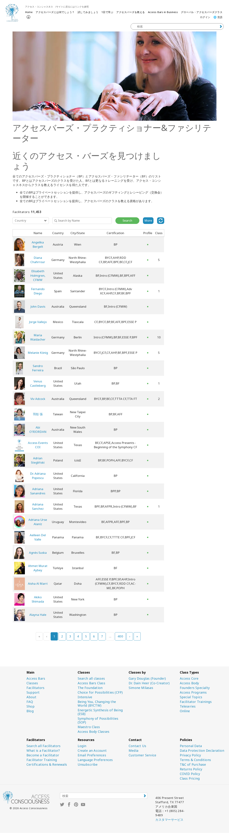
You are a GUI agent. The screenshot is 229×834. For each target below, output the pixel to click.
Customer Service (142, 755)
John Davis (37, 306)
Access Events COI (38, 445)
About (31, 697)
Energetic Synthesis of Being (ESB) (100, 712)
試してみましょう (88, 12)
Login (82, 746)
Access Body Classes (93, 731)
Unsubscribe (88, 764)
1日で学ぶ (107, 12)
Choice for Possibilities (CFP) (100, 692)
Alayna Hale (37, 615)
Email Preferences (92, 755)
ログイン (205, 17)
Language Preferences (95, 760)
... (110, 636)
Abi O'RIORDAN (37, 429)
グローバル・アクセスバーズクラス (201, 12)
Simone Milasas (141, 688)
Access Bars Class (91, 683)
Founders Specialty (195, 688)
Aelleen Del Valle (38, 537)
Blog (30, 711)
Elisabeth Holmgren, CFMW (37, 275)
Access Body (189, 683)
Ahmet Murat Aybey (37, 568)
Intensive (85, 697)
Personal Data (191, 746)
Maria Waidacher (37, 337)
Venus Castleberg (38, 383)
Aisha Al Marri (38, 583)
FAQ (29, 702)
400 (120, 636)
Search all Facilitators (43, 746)
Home (29, 12)
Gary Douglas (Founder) (147, 678)
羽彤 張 (38, 414)
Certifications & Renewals (46, 764)
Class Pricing (190, 778)
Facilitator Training (41, 760)
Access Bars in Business (163, 12)
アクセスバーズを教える (130, 12)
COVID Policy (190, 774)
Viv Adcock (37, 399)
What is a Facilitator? (43, 750)
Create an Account (92, 750)
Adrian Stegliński (38, 460)
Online (185, 711)
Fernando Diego (38, 291)
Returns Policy (191, 769)
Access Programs (193, 692)
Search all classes (91, 678)
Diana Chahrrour (37, 260)
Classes (32, 683)
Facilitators (35, 688)
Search (127, 220)
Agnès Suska (38, 553)
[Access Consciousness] (12, 13)
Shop (30, 706)
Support (33, 692)
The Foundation (90, 688)
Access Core (189, 678)
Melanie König (38, 353)
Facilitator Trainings (196, 702)
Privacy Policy (190, 755)
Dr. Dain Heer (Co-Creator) (149, 683)
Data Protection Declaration (202, 750)
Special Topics (191, 697)
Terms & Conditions (195, 760)
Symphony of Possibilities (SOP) (98, 720)
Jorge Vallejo (38, 322)
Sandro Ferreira (37, 368)
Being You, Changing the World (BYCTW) (97, 703)
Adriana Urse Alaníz (37, 522)
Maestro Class (89, 727)
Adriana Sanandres (37, 491)
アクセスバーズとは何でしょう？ (55, 12)
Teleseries (188, 706)
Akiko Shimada (38, 599)
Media (133, 750)
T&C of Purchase (193, 764)
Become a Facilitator (42, 755)
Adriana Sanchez (38, 506)
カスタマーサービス (169, 820)
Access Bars (35, 678)
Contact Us (137, 746)
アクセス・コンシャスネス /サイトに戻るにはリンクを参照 (57, 6)
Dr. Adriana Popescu (38, 475)
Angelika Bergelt (38, 244)
